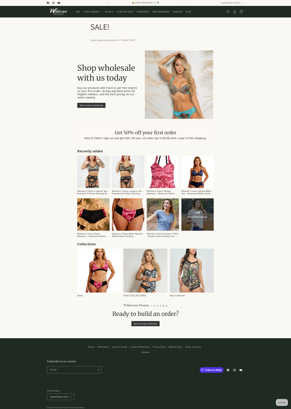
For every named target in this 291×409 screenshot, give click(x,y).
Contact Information (140, 347)
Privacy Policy (159, 347)
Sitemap (145, 352)
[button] (92, 12)
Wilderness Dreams (61, 407)
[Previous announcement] (107, 3)
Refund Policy (175, 347)
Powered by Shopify (76, 407)
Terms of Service (193, 347)
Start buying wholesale (91, 105)
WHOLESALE (103, 347)
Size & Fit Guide (119, 347)
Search (91, 347)
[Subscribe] (98, 369)
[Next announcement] (184, 3)
